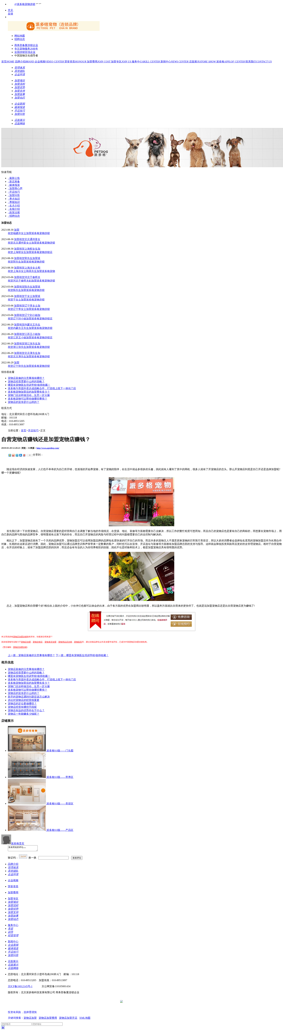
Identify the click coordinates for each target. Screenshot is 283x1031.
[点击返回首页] (54, 30)
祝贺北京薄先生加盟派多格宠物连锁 (29, 356)
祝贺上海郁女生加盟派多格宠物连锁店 (30, 252)
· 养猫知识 (14, 202)
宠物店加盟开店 (68, 1017)
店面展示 (202, 61)
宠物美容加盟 (50, 642)
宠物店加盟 (26, 642)
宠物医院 (78, 642)
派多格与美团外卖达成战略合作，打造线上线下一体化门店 (42, 388)
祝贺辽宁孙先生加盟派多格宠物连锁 (29, 366)
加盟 (16, 229)
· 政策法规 (14, 212)
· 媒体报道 (14, 185)
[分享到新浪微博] (13, 455)
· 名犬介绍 (14, 205)
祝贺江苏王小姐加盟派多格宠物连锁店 (30, 337)
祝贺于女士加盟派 (29, 296)
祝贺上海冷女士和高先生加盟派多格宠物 (31, 271)
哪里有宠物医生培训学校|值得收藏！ (29, 384)
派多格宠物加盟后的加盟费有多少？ (29, 391)
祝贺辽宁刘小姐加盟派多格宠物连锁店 (30, 318)
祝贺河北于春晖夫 (29, 277)
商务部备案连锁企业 (26, 45)
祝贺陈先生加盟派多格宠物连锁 (26, 290)
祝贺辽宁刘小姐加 (29, 315)
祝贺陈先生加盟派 (29, 286)
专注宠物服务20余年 (26, 48)
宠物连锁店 (38, 642)
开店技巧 (33, 430)
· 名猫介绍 (14, 209)
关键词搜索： (16, 1017)
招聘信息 (19, 39)
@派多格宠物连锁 (24, 4)
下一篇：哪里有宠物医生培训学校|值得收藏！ (82, 655)
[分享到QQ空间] (9, 455)
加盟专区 (121, 61)
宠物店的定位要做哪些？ (22, 703)
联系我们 (258, 61)
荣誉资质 (76, 61)
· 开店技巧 (14, 191)
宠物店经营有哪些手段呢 (22, 707)
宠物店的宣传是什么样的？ (23, 402)
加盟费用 (99, 61)
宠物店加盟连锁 (20, 637)
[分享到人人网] (20, 455)
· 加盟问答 (14, 195)
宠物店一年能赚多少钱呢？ (23, 713)
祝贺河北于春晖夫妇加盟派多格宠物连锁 (31, 280)
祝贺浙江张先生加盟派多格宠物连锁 (29, 347)
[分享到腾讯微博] (17, 455)
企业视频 (50, 61)
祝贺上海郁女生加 (29, 248)
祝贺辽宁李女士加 (29, 305)
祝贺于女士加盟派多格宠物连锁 (26, 299)
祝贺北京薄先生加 (29, 353)
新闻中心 (174, 61)
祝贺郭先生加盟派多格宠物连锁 (26, 261)
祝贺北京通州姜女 (29, 239)
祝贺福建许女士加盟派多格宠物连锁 (29, 233)
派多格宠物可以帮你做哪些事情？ (27, 398)
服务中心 (146, 61)
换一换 (32, 857)
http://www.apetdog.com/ (48, 448)
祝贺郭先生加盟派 (29, 258)
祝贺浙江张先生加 (29, 343)
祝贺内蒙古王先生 (29, 324)
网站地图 (19, 35)
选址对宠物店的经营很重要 (23, 700)
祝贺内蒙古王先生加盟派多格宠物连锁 (30, 328)
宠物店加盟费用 (48, 1017)
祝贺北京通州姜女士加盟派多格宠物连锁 (31, 242)
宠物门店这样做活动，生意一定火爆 (29, 395)
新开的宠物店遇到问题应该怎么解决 (29, 696)
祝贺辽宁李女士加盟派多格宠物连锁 (29, 309)
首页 (7, 61)
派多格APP (230, 61)
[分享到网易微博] (24, 455)
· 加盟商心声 (15, 188)
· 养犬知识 (14, 198)
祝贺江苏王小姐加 (29, 334)
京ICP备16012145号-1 (20, 986)
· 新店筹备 (14, 181)
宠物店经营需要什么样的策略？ (26, 381)
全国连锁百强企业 (24, 52)
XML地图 (84, 1017)
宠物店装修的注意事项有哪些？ (26, 378)
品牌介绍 (25, 61)
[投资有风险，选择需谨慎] (27, 1009)
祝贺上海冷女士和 (29, 267)
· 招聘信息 (14, 215)
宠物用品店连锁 (65, 642)
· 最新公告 (14, 178)
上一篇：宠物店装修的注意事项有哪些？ (31, 655)
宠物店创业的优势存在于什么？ (26, 710)
